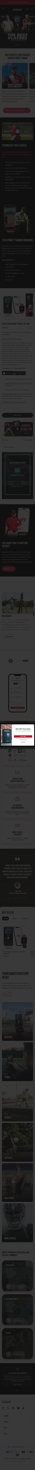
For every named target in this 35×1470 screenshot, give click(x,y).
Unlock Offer (23, 736)
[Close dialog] (33, 725)
